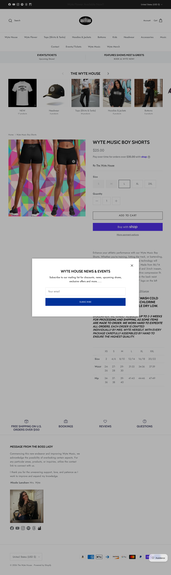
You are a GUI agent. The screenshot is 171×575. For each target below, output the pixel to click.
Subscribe (85, 301)
